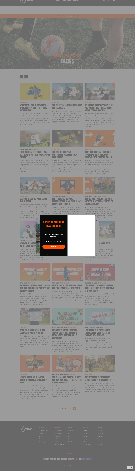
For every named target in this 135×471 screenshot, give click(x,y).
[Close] (93, 216)
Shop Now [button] (53, 246)
